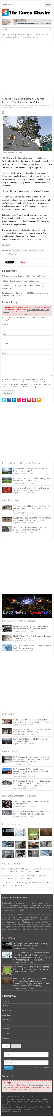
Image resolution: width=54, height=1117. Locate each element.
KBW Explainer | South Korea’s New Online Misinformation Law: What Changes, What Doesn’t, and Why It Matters (31, 759)
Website (5, 344)
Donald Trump (14, 250)
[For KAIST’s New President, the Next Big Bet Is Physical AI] (46, 853)
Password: (7, 1059)
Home (4, 35)
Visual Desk (6, 1015)
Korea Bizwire (28, 105)
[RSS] (39, 400)
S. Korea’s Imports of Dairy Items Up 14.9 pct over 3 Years (23, 276)
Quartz (24, 250)
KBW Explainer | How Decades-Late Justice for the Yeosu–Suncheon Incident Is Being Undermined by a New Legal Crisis (31, 783)
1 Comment (32, 788)
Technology (6, 1010)
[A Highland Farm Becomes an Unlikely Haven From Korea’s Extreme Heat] (7, 480)
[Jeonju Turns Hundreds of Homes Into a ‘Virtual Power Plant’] (7, 741)
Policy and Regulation (25, 35)
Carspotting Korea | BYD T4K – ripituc (16, 869)
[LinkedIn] (14, 400)
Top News (16, 108)
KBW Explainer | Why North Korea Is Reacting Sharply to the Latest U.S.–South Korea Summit (30, 771)
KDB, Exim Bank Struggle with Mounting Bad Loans (20, 281)
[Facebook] (9, 400)
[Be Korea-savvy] (27, 12)
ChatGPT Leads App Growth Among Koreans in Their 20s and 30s (32, 637)
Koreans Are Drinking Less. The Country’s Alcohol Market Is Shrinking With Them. (30, 627)
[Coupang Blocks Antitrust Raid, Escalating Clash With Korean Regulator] (8, 832)
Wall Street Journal (36, 250)
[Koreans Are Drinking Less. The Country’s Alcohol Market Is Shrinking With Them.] (7, 628)
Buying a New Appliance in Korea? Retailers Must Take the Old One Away (31, 730)
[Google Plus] (19, 400)
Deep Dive (6, 1019)
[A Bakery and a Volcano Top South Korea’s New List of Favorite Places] (7, 471)
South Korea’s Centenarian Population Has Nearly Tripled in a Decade (31, 802)
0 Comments (29, 473)
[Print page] (27, 112)
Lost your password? (42, 1068)
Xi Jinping (12, 254)
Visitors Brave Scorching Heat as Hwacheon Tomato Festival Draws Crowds (31, 489)
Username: (8, 1051)
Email (4, 334)
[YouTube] (29, 400)
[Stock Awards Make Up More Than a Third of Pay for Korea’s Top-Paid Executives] (7, 812)
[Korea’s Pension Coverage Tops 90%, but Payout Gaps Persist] (33, 853)
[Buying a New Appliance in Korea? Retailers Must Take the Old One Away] (7, 731)
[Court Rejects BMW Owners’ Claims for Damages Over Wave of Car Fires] (7, 529)
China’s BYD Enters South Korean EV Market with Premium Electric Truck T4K (26, 870)
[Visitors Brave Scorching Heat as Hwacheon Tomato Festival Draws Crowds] (7, 490)
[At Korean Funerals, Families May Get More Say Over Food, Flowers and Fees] (46, 844)
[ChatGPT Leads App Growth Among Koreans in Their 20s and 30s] (7, 638)
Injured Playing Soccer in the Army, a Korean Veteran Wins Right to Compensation (32, 519)
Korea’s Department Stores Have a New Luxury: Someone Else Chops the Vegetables (32, 720)
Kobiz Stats (6, 1024)
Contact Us (6, 1033)
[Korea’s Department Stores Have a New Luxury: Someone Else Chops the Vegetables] (7, 721)
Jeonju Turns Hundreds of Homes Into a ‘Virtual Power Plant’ (30, 740)
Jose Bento (6, 883)
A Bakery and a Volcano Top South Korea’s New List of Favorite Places (31, 469)
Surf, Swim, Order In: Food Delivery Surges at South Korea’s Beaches (32, 646)
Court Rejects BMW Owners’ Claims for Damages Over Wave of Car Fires (29, 528)
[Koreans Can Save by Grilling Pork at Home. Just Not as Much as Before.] (33, 845)
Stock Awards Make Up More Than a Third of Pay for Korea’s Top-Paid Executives (32, 812)
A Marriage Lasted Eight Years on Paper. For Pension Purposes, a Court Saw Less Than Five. (32, 508)
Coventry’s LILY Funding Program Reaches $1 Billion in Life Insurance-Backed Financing (32, 968)
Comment (5, 353)
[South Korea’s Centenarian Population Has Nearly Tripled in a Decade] (7, 804)
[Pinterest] (34, 400)
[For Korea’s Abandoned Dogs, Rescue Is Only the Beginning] (20, 845)
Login (6, 1046)
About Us (5, 1038)
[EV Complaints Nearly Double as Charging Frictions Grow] (20, 853)
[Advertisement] (27, 68)
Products (5, 1029)
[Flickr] (24, 400)
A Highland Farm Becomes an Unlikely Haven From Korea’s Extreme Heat (32, 479)
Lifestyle (5, 1006)
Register (16, 1046)
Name (5, 325)
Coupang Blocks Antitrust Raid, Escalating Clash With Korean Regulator (30, 944)
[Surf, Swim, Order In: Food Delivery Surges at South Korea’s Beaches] (7, 647)
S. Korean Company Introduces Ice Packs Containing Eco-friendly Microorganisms (24, 877)
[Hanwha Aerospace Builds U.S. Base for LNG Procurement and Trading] (8, 854)
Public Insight (12, 35)
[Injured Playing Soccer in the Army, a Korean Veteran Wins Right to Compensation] (7, 519)
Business (5, 1001)
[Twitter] (4, 400)
